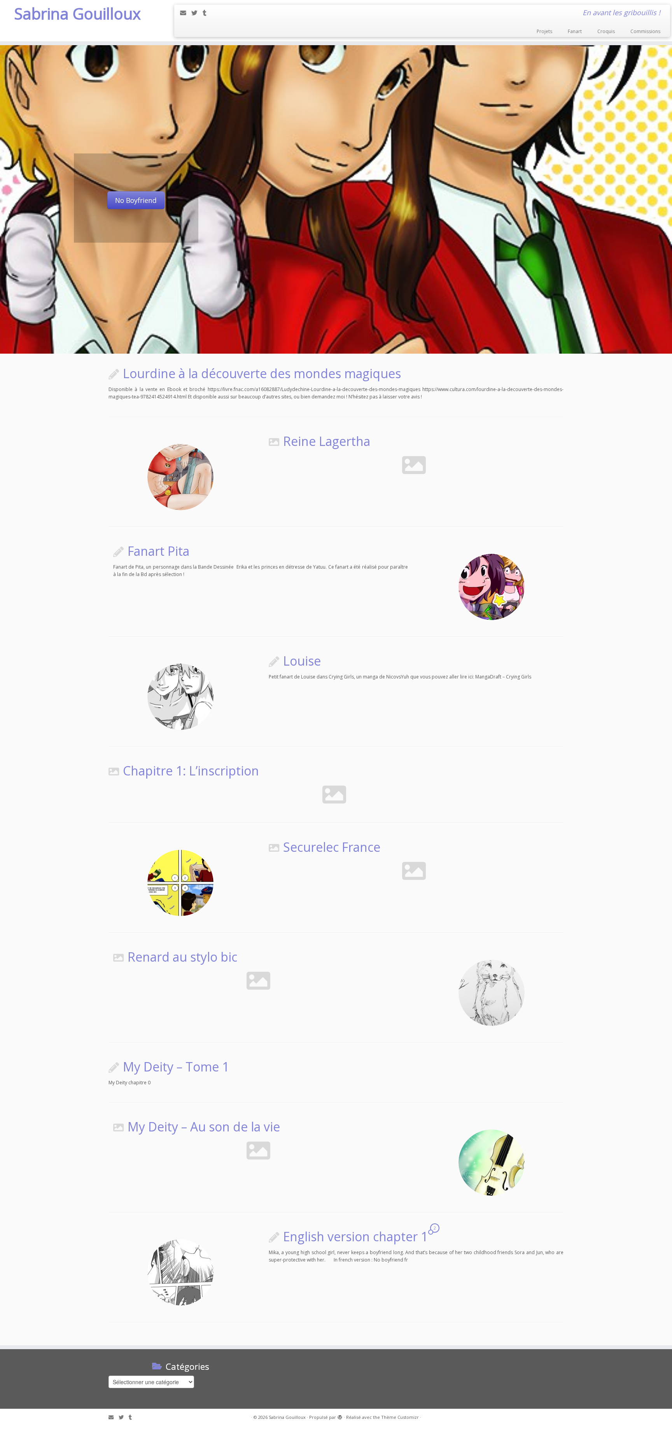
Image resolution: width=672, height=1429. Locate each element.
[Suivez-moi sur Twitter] (197, 13)
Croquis (606, 31)
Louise (302, 660)
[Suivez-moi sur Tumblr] (207, 13)
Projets (544, 31)
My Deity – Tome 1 (176, 1066)
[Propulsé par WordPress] (340, 1415)
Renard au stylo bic (182, 956)
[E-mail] (185, 13)
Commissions (645, 31)
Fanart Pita (158, 551)
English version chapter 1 (355, 1236)
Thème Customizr (400, 1417)
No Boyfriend (136, 200)
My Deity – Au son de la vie (204, 1126)
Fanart (575, 31)
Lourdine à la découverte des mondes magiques (262, 373)
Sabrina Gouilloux (77, 13)
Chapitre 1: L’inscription (191, 770)
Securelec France (331, 847)
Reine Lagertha (326, 441)
